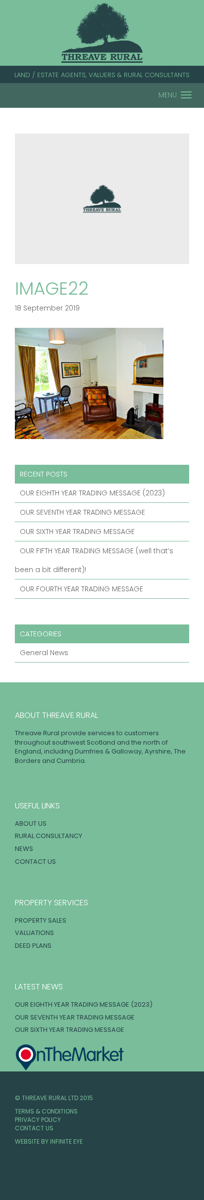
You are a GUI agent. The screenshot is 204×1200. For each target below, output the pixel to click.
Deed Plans (33, 945)
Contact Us (35, 861)
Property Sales (40, 920)
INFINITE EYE (66, 1141)
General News (44, 653)
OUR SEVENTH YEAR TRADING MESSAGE (82, 512)
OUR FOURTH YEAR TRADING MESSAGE (81, 589)
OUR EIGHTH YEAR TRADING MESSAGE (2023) (92, 493)
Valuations (34, 932)
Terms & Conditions (46, 1111)
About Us (31, 823)
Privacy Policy (38, 1119)
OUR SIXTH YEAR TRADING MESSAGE (77, 531)
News (24, 848)
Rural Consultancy (48, 836)
